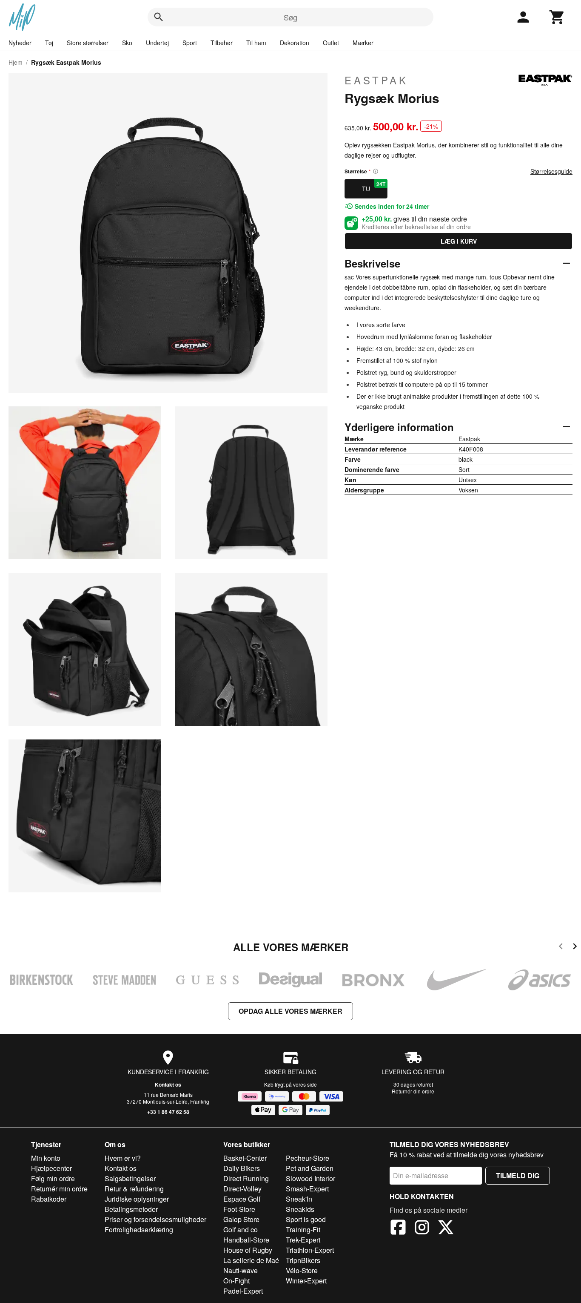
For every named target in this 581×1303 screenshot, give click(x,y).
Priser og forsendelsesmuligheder (155, 1219)
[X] (445, 1228)
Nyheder (20, 42)
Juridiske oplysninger (137, 1199)
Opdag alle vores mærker (290, 1011)
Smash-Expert (307, 1189)
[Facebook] (398, 1228)
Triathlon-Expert (310, 1250)
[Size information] (376, 171)
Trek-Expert (303, 1240)
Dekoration (294, 42)
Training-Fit (303, 1229)
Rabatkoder (48, 1199)
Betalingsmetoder (131, 1209)
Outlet (331, 42)
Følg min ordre (53, 1178)
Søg (290, 17)
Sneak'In (299, 1199)
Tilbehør (222, 42)
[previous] (561, 947)
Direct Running (246, 1178)
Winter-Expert (306, 1281)
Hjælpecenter (51, 1168)
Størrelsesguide (551, 171)
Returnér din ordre (413, 1091)
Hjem (16, 62)
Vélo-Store (302, 1270)
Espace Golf (241, 1199)
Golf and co (240, 1229)
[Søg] (159, 17)
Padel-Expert (243, 1291)
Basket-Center (245, 1158)
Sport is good (306, 1219)
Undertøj (157, 42)
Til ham (256, 42)
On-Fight (236, 1281)
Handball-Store (246, 1240)
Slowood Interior (310, 1178)
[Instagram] (421, 1228)
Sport (189, 42)
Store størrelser (87, 42)
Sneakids (300, 1209)
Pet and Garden (309, 1168)
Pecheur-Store (307, 1158)
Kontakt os (168, 1084)
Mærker (363, 42)
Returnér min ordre (59, 1189)
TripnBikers (303, 1260)
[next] (575, 947)
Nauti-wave (240, 1270)
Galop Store (241, 1219)
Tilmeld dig (517, 1175)
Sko (127, 42)
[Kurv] (557, 17)
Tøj (49, 42)
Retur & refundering (134, 1189)
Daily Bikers (241, 1168)
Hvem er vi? (123, 1158)
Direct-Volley (242, 1189)
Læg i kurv (459, 241)
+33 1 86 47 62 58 (168, 1112)
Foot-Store (239, 1209)
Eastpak (376, 80)
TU (373, 186)
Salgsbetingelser (130, 1178)
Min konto (45, 1158)
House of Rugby (247, 1250)
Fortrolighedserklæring (139, 1229)
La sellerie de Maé (251, 1260)
